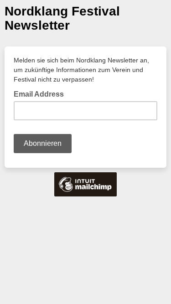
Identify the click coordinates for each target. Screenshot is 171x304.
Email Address (41, 93)
